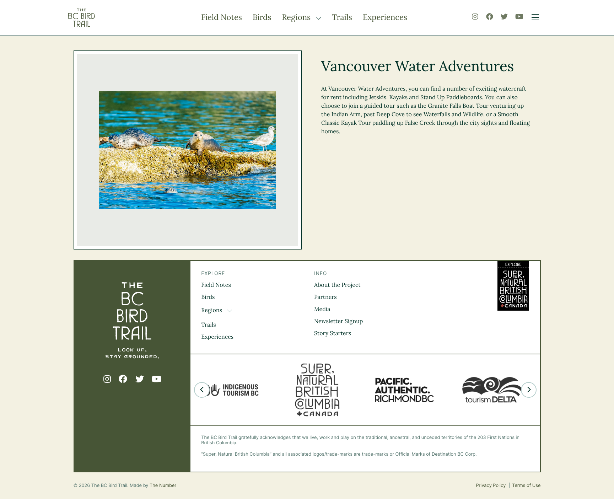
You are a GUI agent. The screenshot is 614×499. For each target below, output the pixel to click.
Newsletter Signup (338, 321)
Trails (342, 17)
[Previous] (202, 390)
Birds (262, 17)
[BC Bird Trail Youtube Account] (519, 16)
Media (322, 309)
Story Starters (332, 333)
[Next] (529, 390)
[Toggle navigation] (533, 17)
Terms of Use (526, 485)
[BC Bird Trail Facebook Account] (489, 16)
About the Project (337, 285)
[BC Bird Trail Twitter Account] (504, 16)
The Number (163, 485)
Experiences (385, 17)
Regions (297, 17)
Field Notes (221, 17)
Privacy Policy (491, 485)
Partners (325, 297)
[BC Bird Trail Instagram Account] (475, 16)
